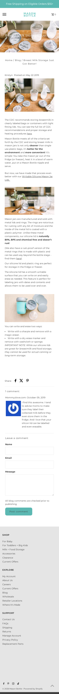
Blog (18, 60)
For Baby (7, 541)
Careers (6, 584)
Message (10, 471)
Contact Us (8, 619)
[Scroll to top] (52, 685)
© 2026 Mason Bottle (12, 689)
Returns (6, 631)
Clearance (7, 557)
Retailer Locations (12, 600)
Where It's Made (11, 605)
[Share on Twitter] (21, 381)
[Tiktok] (18, 684)
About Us (7, 580)
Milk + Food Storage (13, 549)
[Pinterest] (8, 684)
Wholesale (8, 596)
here (29, 133)
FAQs (5, 623)
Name (8, 444)
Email (8, 458)
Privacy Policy (10, 639)
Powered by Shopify (33, 689)
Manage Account (11, 635)
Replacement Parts (12, 644)
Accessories (8, 553)
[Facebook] (3, 684)
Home (8, 60)
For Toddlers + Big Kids (15, 545)
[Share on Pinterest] (27, 381)
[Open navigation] (10, 14)
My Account (9, 576)
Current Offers (10, 561)
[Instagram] (12, 684)
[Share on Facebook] (15, 381)
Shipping (7, 627)
